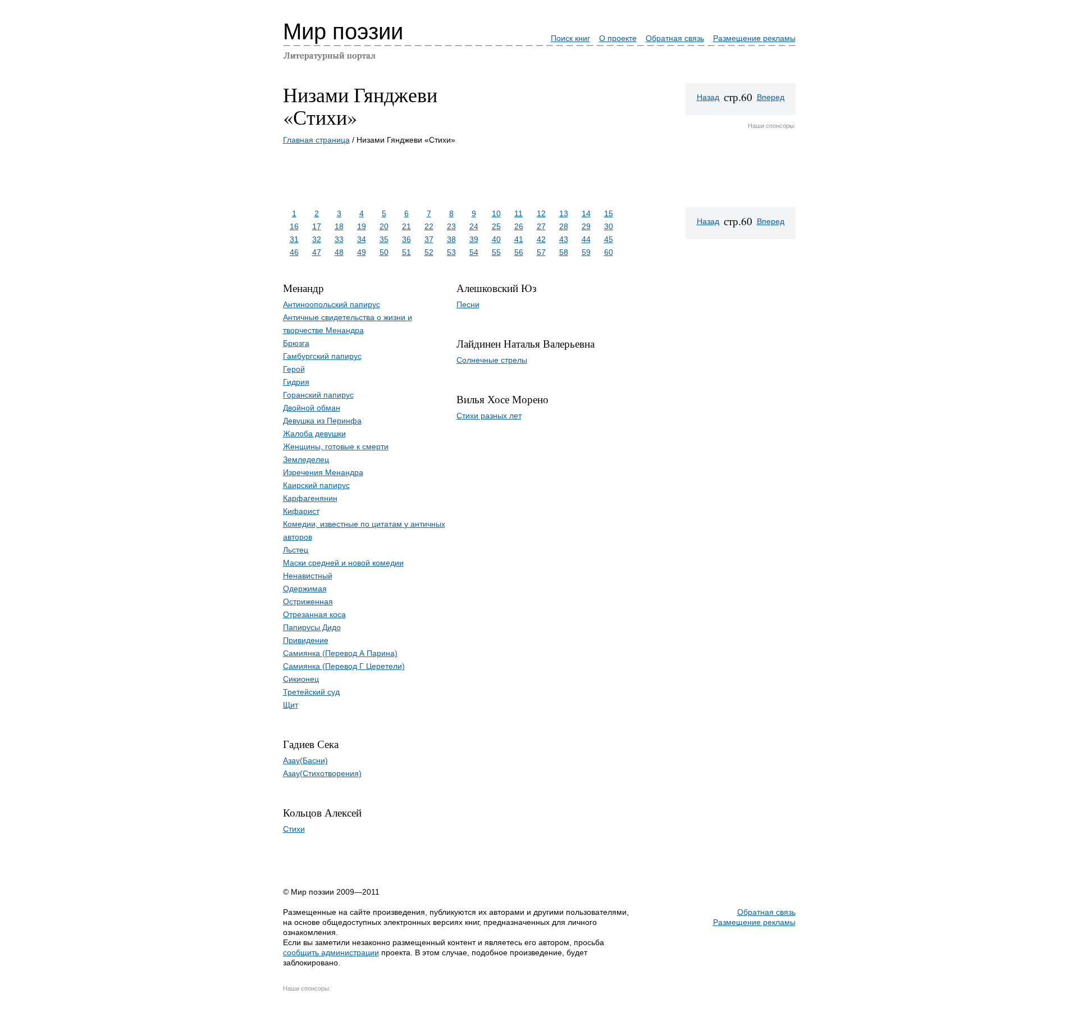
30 (608, 226)
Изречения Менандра (323, 472)
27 (541, 226)
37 (428, 239)
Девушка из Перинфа (322, 420)
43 (563, 239)
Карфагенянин (310, 498)
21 (406, 226)
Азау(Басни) (305, 760)
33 (339, 239)
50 (384, 252)
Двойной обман (311, 407)
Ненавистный (307, 575)
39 (473, 239)
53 (451, 252)
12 (541, 213)
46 (294, 252)
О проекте (618, 38)
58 (563, 252)
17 (316, 226)
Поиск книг (570, 38)
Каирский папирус (316, 485)
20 (384, 226)
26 (518, 226)
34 (361, 239)
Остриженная (308, 601)
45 (608, 239)
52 (428, 252)
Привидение (305, 640)
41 (518, 239)
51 (406, 252)
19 (361, 226)
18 (339, 226)
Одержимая (305, 588)
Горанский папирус (318, 394)
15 (608, 213)
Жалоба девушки (314, 433)
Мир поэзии (343, 31)
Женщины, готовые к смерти (336, 446)
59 (586, 252)
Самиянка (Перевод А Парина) (340, 653)
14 (586, 213)
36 (406, 239)
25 (496, 226)
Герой (294, 368)
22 (428, 226)
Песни (467, 304)
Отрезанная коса (314, 614)
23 (451, 226)
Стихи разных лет (489, 415)
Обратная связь (675, 38)
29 (586, 226)
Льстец (295, 549)
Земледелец (306, 459)
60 (608, 252)
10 (496, 213)
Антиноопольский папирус (331, 304)
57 (541, 252)
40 (496, 239)
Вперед (770, 97)
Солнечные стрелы (491, 359)
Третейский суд (311, 691)
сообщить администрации (331, 952)
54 (473, 252)
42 (541, 239)
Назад (708, 97)
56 (518, 252)
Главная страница (316, 139)
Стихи (294, 828)
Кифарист (301, 511)
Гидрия (296, 381)
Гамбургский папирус (322, 356)
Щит (290, 704)
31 (294, 239)
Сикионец (301, 678)
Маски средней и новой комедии (343, 562)
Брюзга (296, 343)
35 (384, 239)
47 (316, 252)
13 (563, 213)
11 (518, 213)
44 (586, 239)
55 (496, 252)
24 (473, 226)
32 (316, 239)
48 (339, 252)
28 (563, 226)
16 (294, 226)
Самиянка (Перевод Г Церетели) (344, 666)
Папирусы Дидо (312, 627)
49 (361, 252)
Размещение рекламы (754, 38)
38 (451, 239)
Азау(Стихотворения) (322, 773)
